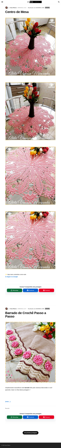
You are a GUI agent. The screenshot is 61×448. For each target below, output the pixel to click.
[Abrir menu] (2, 2)
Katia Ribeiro (13, 7)
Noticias (47, 7)
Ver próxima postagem (30, 432)
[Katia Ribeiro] (30, 2)
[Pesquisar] (58, 2)
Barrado (7, 408)
